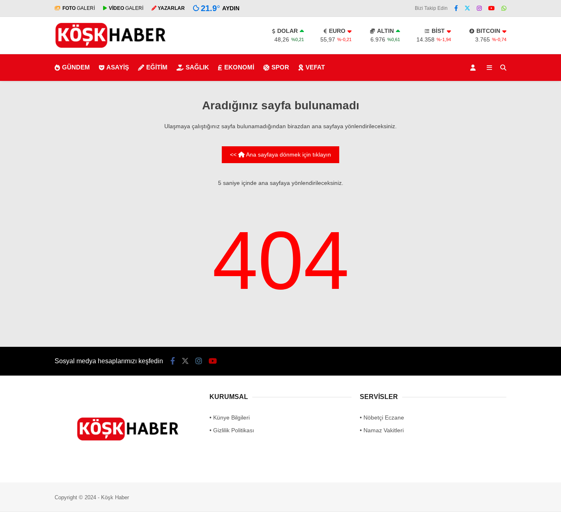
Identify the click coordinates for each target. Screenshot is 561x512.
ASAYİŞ (117, 67)
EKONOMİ (239, 67)
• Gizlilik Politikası (231, 430)
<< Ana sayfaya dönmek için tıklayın (280, 154)
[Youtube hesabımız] (491, 8)
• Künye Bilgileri (229, 417)
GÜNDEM (76, 67)
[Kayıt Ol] (474, 67)
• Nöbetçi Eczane (382, 417)
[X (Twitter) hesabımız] (467, 8)
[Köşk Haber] (110, 48)
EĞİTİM (157, 67)
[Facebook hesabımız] (456, 8)
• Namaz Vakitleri (382, 430)
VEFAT (315, 67)
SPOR (280, 67)
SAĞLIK (197, 67)
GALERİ (78, 8)
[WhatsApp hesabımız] (503, 8)
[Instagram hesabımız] (479, 8)
